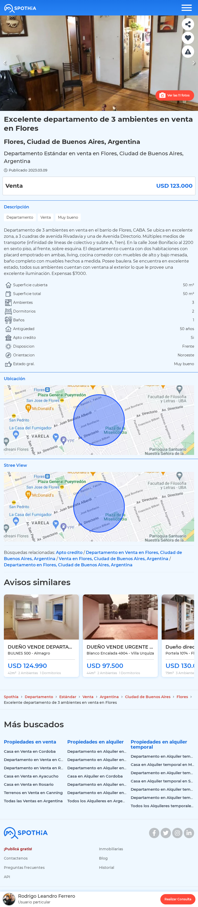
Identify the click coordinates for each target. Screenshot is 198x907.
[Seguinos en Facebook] (154, 833)
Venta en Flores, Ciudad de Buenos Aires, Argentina (113, 558)
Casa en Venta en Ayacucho (31, 776)
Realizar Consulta (177, 899)
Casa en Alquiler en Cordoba (95, 776)
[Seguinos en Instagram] (177, 833)
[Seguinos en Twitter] (166, 833)
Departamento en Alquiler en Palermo (104, 759)
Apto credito (69, 552)
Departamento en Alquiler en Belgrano (105, 792)
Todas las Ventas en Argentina (33, 800)
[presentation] (4, 63)
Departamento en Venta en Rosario (38, 767)
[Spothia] (20, 8)
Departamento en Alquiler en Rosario (103, 767)
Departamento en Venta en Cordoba (39, 759)
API (7, 877)
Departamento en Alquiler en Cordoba (104, 751)
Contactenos (16, 858)
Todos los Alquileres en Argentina (100, 800)
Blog (103, 858)
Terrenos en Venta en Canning (33, 792)
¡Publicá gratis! (18, 849)
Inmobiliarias (111, 849)
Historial (106, 867)
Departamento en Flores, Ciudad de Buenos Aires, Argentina (68, 564)
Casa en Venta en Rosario (29, 784)
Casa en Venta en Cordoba (30, 751)
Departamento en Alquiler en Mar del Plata (109, 784)
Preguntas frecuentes (24, 867)
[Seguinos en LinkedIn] (189, 833)
